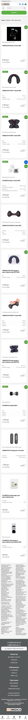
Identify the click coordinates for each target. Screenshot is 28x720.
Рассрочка (14, 662)
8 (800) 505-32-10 (14, 645)
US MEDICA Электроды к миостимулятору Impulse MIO (11, 541)
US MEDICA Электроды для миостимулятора (11, 496)
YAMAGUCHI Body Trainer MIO (11, 45)
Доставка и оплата (14, 657)
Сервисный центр (14, 688)
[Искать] (25, 8)
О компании (14, 670)
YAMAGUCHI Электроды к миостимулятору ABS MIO (10, 361)
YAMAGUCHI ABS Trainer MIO (11, 135)
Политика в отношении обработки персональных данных (14, 703)
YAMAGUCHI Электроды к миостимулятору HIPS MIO (11, 271)
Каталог (14, 12)
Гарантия (14, 660)
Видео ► (5, 71)
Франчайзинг (14, 683)
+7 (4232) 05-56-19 (14, 642)
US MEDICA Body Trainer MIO (11, 180)
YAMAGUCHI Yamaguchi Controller (13, 450)
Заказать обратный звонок (15, 648)
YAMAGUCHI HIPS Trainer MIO (11, 90)
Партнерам (14, 686)
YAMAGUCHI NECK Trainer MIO (11, 225)
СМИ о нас (14, 675)
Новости (14, 673)
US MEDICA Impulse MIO (9, 405)
